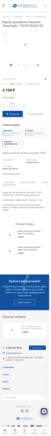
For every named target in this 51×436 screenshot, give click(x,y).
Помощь (6, 388)
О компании (8, 367)
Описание (9, 182)
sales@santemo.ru (14, 353)
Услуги (5, 381)
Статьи (5, 374)
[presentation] (48, 182)
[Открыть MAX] (44, 411)
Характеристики (28, 182)
